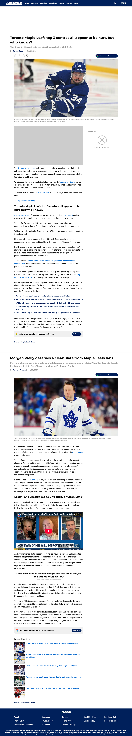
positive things (33, 480)
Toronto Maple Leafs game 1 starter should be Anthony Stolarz (43, 296)
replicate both (44, 193)
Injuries (69, 3)
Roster (61, 3)
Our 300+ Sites (90, 717)
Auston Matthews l (22, 215)
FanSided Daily (110, 717)
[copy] (27, 55)
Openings (46, 717)
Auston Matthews (67, 182)
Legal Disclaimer (111, 721)
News (27, 3)
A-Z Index (46, 725)
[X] (115, 3)
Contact (65, 717)
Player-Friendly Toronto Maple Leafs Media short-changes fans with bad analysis (47, 308)
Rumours (34, 3)
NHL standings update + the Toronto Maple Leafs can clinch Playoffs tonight (49, 299)
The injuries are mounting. (25, 201)
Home (16, 342)
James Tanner (19, 51)
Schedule (43, 3)
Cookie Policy (89, 721)
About (16, 717)
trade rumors (77, 452)
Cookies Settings (69, 725)
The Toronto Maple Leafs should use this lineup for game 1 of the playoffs (48, 313)
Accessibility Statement (23, 725)
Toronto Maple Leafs (26, 168)
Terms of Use (67, 721)
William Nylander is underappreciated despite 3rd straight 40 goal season (48, 303)
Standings (53, 3)
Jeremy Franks (19, 370)
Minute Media (14, 730)
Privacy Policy (47, 721)
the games (68, 215)
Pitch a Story (19, 721)
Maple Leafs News (28, 342)
